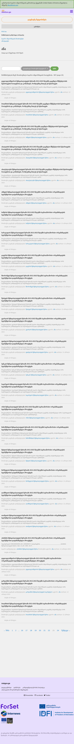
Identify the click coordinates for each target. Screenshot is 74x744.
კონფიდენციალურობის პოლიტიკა (34, 687)
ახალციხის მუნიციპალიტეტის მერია (37, 158)
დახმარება (17, 687)
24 (58, 630)
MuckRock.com (13, 5)
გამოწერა (37, 26)
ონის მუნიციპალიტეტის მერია (35, 418)
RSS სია (4, 31)
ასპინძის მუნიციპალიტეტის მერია (27, 549)
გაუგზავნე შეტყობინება (37, 20)
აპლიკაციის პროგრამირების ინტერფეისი (14, 690)
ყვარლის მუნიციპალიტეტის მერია (37, 329)
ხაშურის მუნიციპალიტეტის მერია (36, 223)
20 (40, 630)
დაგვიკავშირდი (6, 687)
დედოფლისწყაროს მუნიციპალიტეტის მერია (40, 92)
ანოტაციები (5, 41)
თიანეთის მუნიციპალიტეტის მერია (37, 526)
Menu (71, 11)
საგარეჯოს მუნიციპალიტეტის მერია (37, 395)
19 (36, 630)
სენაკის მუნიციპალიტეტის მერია (36, 375)
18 (31, 630)
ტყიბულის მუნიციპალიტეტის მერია (37, 352)
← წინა (6, 630)
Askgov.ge (6, 11)
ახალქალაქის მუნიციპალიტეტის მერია (38, 180)
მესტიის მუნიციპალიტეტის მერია (36, 461)
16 (22, 630)
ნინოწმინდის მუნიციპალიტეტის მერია (38, 438)
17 (26, 630)
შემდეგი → (65, 630)
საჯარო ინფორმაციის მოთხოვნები (12, 39)
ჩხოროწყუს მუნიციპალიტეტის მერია (37, 286)
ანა (61, 92)
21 (44, 630)
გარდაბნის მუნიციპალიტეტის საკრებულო (39, 592)
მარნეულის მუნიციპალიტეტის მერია (37, 481)
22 (49, 630)
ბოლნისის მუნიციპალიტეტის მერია (37, 115)
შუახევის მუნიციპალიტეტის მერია (36, 309)
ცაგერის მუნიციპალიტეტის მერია (36, 266)
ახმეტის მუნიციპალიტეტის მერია (36, 137)
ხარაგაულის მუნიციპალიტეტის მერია (38, 243)
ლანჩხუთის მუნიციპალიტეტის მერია (37, 504)
